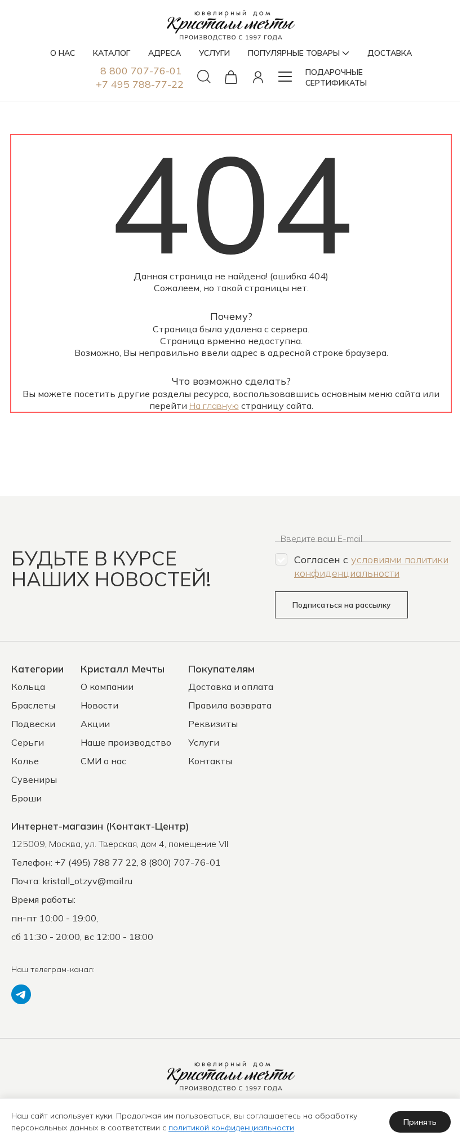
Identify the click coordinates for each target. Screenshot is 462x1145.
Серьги (27, 742)
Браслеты (33, 705)
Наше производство (126, 742)
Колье (25, 761)
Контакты (210, 761)
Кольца (28, 686)
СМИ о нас (103, 761)
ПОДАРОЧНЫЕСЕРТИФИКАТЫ (336, 77)
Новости (99, 705)
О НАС (62, 53)
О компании (107, 686)
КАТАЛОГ (111, 53)
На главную (214, 405)
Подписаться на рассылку (341, 604)
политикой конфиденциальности (231, 1127)
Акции (95, 723)
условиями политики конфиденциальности (371, 566)
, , (119, 843)
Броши (26, 798)
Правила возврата (230, 705)
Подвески (33, 723)
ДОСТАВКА (389, 53)
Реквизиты (213, 723)
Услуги (203, 742)
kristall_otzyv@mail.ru (87, 880)
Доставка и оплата (230, 686)
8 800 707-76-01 (141, 70)
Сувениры (34, 779)
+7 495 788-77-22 (140, 84)
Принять (420, 1122)
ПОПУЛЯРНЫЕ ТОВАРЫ (294, 53)
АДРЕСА (164, 53)
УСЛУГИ (214, 53)
